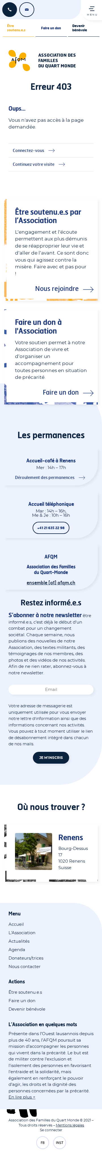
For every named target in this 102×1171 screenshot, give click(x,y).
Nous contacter (24, 967)
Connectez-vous (28, 150)
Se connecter (51, 1130)
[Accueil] (21, 60)
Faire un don (51, 28)
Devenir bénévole (79, 28)
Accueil (16, 924)
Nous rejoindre (57, 288)
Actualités (18, 941)
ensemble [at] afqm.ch (26, 9)
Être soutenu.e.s (16, 28)
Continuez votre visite (33, 164)
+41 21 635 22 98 (9, 9)
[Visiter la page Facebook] (42, 1143)
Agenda (16, 950)
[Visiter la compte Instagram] (59, 1143)
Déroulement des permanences (45, 477)
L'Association (21, 933)
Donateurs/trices (25, 958)
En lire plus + (21, 1097)
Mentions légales (70, 1125)
